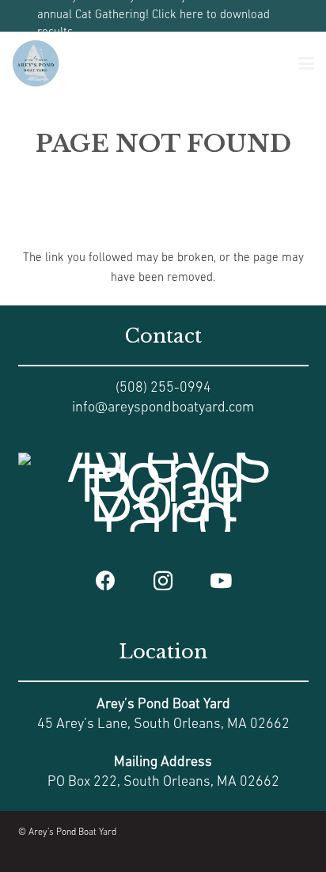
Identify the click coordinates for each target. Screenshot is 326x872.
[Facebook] (106, 581)
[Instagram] (163, 581)
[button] (306, 63)
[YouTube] (220, 581)
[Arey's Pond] (35, 63)
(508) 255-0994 (163, 388)
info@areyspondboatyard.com (163, 408)
